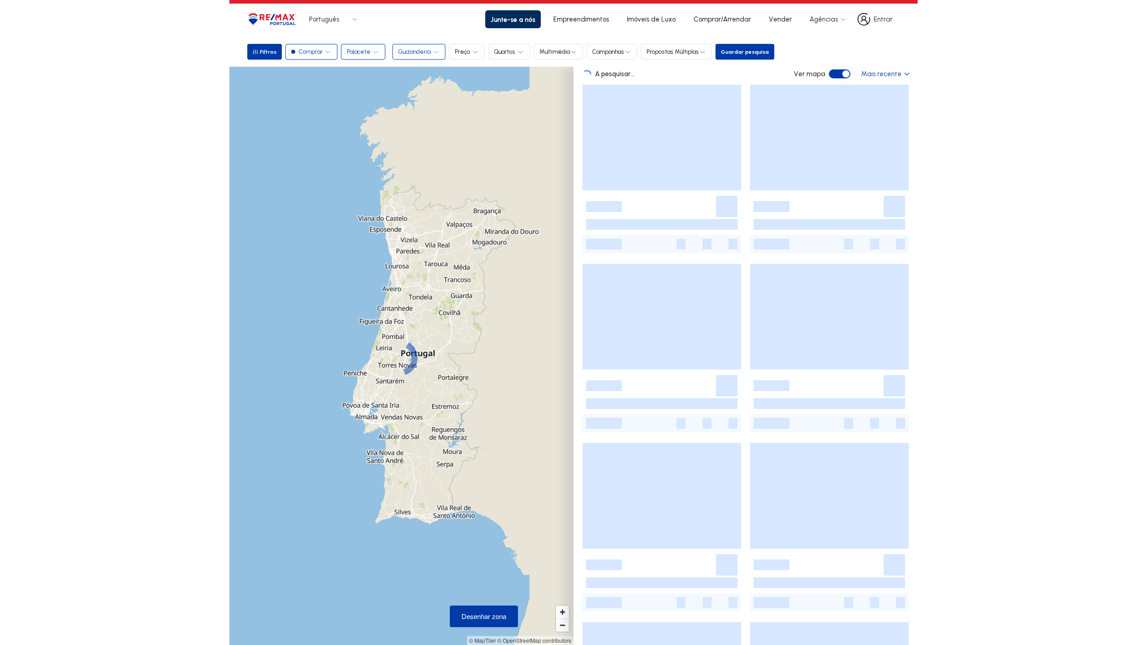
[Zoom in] (562, 612)
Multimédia (554, 51)
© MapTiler (482, 640)
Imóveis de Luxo (651, 19)
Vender (780, 19)
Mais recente (881, 73)
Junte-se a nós (513, 19)
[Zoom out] (562, 625)
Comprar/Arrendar (722, 19)
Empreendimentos (581, 19)
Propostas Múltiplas (673, 51)
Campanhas (608, 51)
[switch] (839, 73)
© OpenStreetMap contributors (534, 640)
